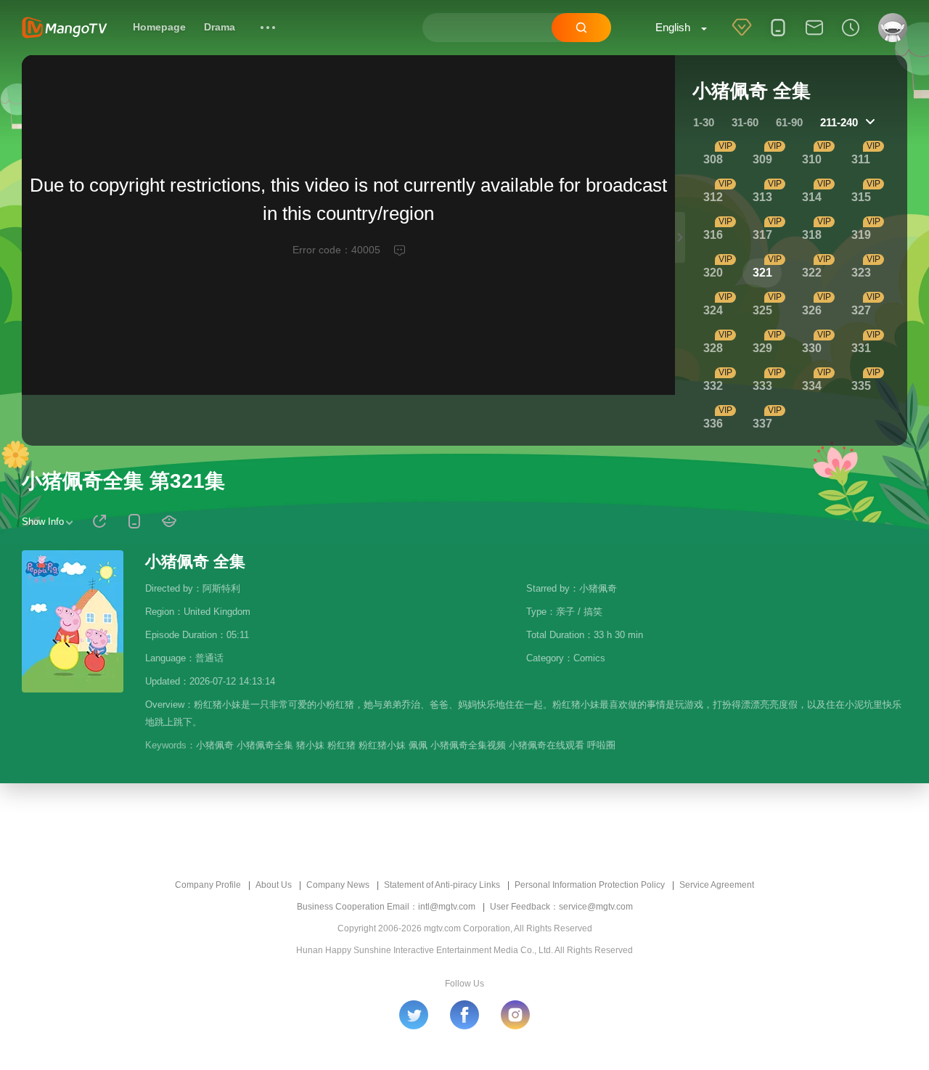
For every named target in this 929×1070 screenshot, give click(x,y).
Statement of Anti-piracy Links (442, 885)
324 (713, 310)
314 (812, 197)
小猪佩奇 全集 (195, 561)
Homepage (159, 27)
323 (861, 272)
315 (861, 197)
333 (762, 386)
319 (861, 235)
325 (762, 310)
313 (762, 197)
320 (713, 272)
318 (812, 235)
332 (713, 386)
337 (762, 423)
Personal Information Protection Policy (590, 885)
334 (812, 386)
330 (812, 348)
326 (812, 310)
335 (861, 386)
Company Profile (208, 885)
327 (861, 310)
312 (713, 197)
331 (861, 348)
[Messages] (814, 37)
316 (713, 235)
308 (713, 159)
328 (713, 348)
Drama (219, 27)
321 (762, 272)
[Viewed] (850, 37)
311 (860, 159)
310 (812, 159)
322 (812, 272)
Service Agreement (716, 885)
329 (762, 348)
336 (713, 423)
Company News (337, 885)
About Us (273, 885)
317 (762, 235)
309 (762, 159)
